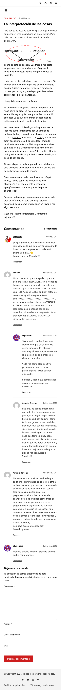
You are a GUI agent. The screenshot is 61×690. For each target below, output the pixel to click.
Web (6, 646)
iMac (39, 137)
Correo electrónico (12, 635)
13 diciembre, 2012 (49, 336)
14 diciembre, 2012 (49, 403)
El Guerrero (10, 18)
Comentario (9, 586)
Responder (17, 262)
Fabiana (16, 272)
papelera (16, 137)
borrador (52, 134)
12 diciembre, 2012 (49, 273)
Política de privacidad (14, 685)
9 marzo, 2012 (51, 237)
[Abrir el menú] (5, 10)
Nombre (8, 624)
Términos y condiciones (42, 685)
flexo (38, 134)
